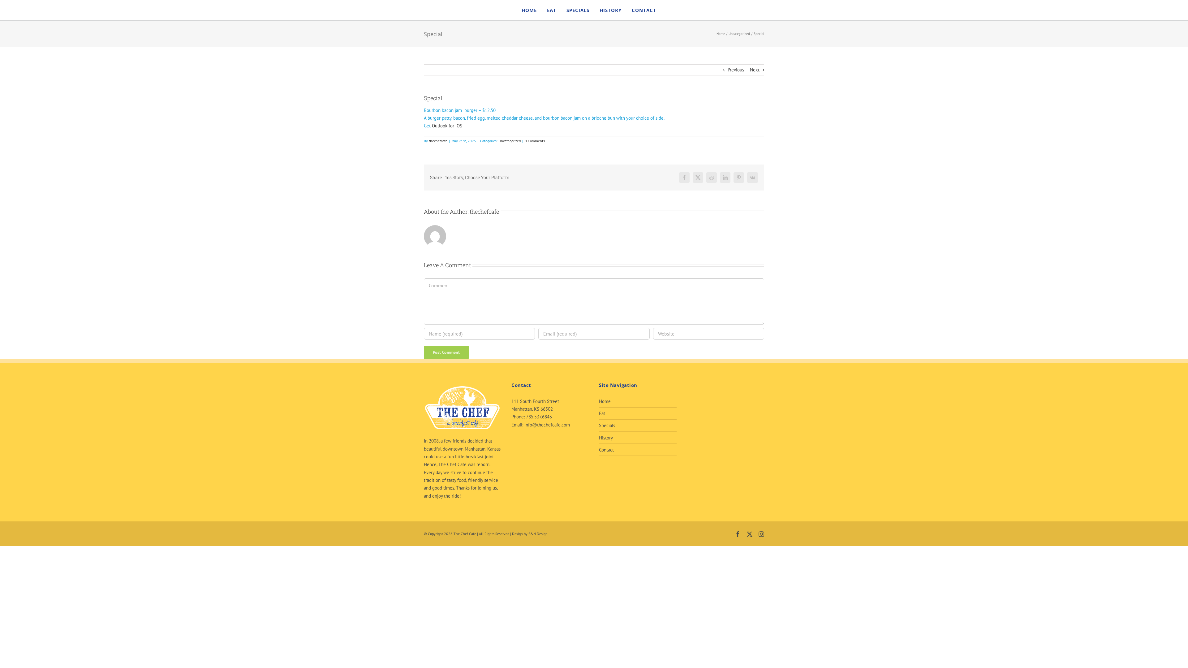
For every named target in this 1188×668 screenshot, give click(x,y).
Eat (602, 413)
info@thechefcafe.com (547, 425)
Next (755, 70)
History (606, 438)
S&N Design (538, 533)
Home (605, 401)
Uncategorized (509, 141)
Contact (606, 450)
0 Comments (535, 141)
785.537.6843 (539, 417)
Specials (607, 425)
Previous (736, 70)
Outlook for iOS (447, 126)
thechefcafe (438, 141)
